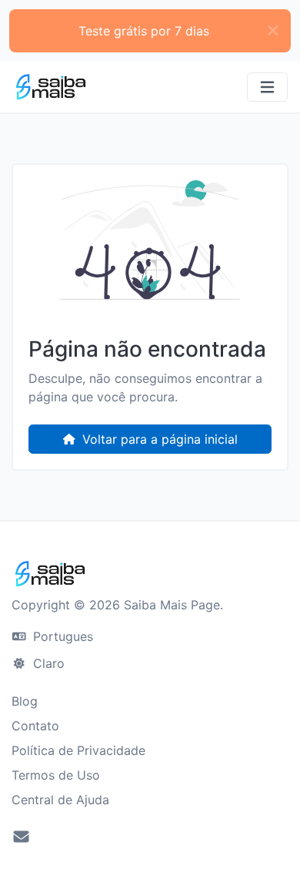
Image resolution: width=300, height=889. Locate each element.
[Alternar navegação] (267, 87)
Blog (25, 701)
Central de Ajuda (60, 799)
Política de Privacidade (78, 750)
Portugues (61, 636)
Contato (35, 725)
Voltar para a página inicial (158, 439)
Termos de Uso (56, 775)
